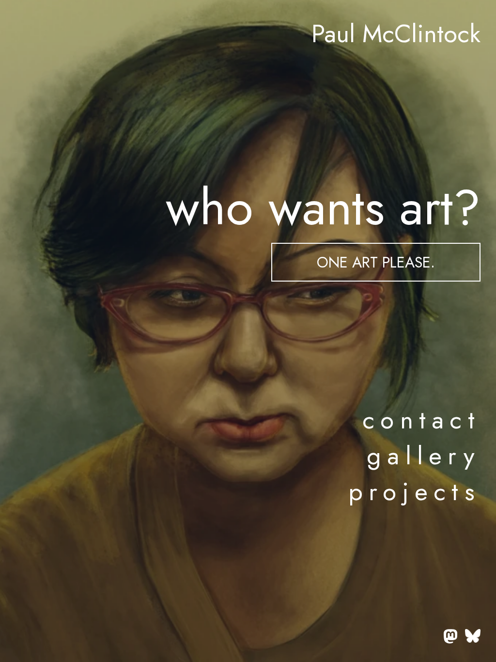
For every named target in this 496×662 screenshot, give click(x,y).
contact (421, 420)
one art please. (376, 262)
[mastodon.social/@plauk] (450, 637)
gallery (423, 455)
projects (414, 491)
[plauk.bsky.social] (472, 637)
